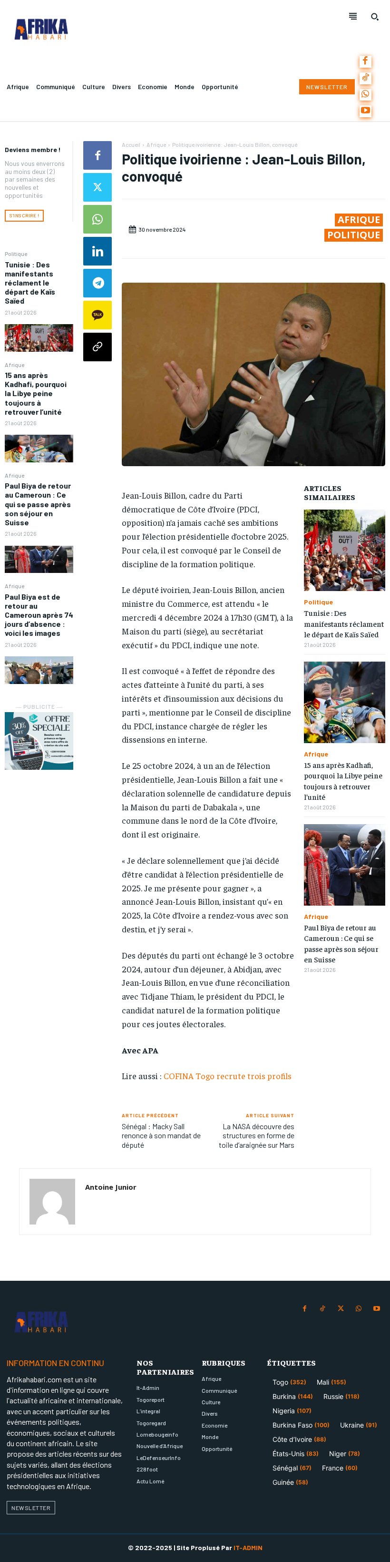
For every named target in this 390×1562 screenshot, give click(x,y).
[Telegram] (97, 283)
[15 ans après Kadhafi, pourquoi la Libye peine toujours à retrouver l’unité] (39, 448)
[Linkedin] (97, 251)
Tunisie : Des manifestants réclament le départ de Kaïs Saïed (30, 283)
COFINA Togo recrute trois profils (228, 1075)
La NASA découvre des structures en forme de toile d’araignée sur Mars (256, 1135)
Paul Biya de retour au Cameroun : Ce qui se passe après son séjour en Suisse (38, 504)
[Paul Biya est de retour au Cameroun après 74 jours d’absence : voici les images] (39, 670)
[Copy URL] (97, 347)
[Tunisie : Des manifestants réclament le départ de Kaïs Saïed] (39, 338)
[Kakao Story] (97, 315)
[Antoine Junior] (52, 1202)
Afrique (14, 364)
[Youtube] (365, 111)
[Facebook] (365, 62)
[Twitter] (97, 187)
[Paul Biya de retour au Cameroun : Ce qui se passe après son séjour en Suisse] (39, 559)
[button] (374, 16)
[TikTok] (365, 78)
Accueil (131, 144)
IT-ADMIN (248, 1547)
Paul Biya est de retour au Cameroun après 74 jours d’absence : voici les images (39, 615)
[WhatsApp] (365, 95)
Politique (16, 253)
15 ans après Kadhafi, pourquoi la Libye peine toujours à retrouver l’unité (36, 393)
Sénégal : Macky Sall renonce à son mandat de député (161, 1135)
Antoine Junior (110, 1187)
